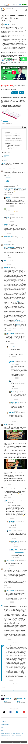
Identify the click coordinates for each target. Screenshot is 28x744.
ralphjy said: (10, 502)
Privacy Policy (24, 733)
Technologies (3, 721)
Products (2, 727)
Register (14, 92)
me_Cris (8, 645)
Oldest (9, 168)
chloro (5, 156)
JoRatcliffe (6, 24)
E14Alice (3, 163)
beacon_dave (9, 500)
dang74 (12, 382)
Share (14, 690)
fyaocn (5, 424)
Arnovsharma (6, 155)
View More (15, 642)
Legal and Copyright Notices (5, 735)
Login (21, 92)
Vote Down (6, 194)
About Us (2, 733)
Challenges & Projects (5, 724)
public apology (17, 320)
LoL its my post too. (7, 702)
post (14, 314)
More (17, 10)
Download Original (25, 127)
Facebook (10, 712)
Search (16, 4)
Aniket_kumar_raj (10, 209)
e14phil (8, 217)
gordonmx (6, 157)
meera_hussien (7, 568)
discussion (18, 324)
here (18, 301)
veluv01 (5, 160)
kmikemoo (6, 159)
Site (14, 4)
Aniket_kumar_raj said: (15, 349)
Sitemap (13, 735)
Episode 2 (6, 261)
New (26, 9)
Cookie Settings (18, 735)
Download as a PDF (22, 127)
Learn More (5, 121)
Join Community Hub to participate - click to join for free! (14, 742)
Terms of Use (18, 733)
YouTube (24, 712)
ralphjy (5, 487)
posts (19, 317)
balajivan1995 (7, 267)
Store (2, 730)
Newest (18, 168)
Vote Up (4, 194)
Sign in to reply (10, 194)
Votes (14, 168)
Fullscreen (4, 127)
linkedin (17, 712)
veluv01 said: (15, 362)
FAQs (14, 733)
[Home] (5, 4)
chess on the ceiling (19, 552)
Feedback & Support (8, 733)
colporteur (6, 224)
